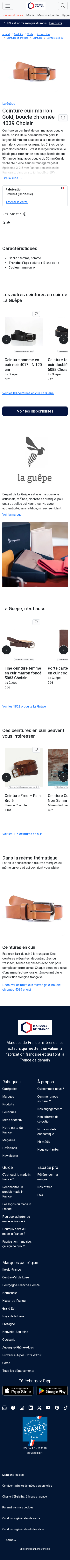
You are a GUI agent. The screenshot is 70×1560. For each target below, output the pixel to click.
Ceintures (37, 38)
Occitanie (8, 1339)
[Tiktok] (66, 1408)
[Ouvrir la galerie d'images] (35, 71)
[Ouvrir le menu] (7, 6)
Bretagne (8, 1324)
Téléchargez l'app (35, 1380)
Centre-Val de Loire (15, 1277)
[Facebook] (13, 1408)
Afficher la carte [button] (17, 202)
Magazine (8, 1140)
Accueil (6, 34)
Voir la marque (12, 514)
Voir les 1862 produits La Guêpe (24, 706)
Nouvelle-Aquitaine (15, 1332)
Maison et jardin (48, 15)
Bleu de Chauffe (16, 805)
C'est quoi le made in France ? (16, 1177)
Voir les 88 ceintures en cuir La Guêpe (28, 393)
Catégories (9, 1089)
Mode (30, 15)
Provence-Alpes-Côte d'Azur (21, 1355)
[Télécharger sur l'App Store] (17, 1391)
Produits (18, 34)
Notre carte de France (12, 1130)
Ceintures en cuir (55, 38)
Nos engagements (49, 1109)
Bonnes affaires (12, 15)
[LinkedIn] (31, 1408)
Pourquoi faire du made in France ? (13, 1231)
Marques (8, 1096)
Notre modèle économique (46, 1131)
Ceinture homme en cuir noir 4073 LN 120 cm (23, 364)
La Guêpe (8, 103)
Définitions (9, 1148)
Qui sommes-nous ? (50, 1089)
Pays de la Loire (13, 1316)
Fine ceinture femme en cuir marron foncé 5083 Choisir (23, 673)
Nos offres (44, 1187)
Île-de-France (11, 1269)
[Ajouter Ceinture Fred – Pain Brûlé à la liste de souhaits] (36, 749)
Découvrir (55, 23)
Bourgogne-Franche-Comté (21, 1285)
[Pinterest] (57, 1408)
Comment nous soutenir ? (47, 1099)
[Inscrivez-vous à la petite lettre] (4, 1408)
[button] (35, 1507)
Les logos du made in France (16, 1206)
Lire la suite (10, 178)
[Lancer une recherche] (63, 6)
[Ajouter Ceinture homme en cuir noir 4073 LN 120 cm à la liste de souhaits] (36, 314)
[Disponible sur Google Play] (52, 1390)
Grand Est (9, 1308)
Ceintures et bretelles (17, 38)
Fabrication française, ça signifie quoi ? (17, 1244)
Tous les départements (18, 1371)
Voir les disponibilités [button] (35, 411)
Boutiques (9, 1112)
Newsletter (10, 1156)
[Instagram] (22, 1408)
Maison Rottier (58, 805)
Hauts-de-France (14, 1301)
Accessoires (43, 34)
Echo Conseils (42, 1549)
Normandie (9, 1293)
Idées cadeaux (12, 1120)
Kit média (43, 1142)
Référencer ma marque (47, 1177)
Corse (6, 1363)
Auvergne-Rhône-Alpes (18, 1347)
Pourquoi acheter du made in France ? (16, 1219)
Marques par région (20, 1262)
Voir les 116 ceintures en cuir (22, 834)
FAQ (40, 1195)
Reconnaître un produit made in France (12, 1191)
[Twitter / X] (39, 1408)
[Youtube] (48, 1408)
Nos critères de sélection (48, 1119)
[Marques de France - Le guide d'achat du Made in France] (36, 6)
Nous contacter (48, 1149)
